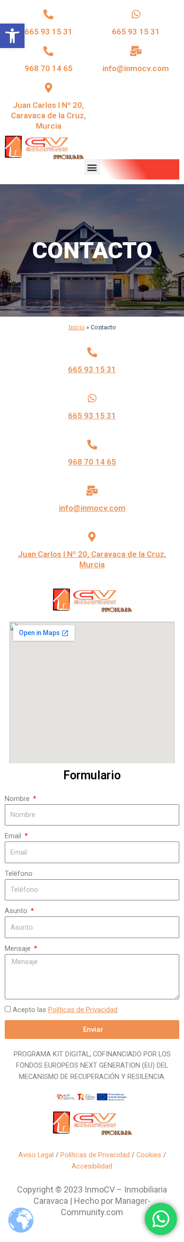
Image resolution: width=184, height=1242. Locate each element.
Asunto (17, 911)
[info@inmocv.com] (136, 51)
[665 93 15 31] (48, 14)
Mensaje (19, 948)
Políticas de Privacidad (82, 1009)
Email (14, 836)
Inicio (76, 327)
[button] (12, 36)
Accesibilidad (92, 1166)
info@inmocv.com (135, 68)
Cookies (148, 1155)
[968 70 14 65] (48, 51)
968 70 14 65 (49, 68)
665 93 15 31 (49, 31)
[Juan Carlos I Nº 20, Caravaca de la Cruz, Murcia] (48, 88)
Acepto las (65, 1009)
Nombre (18, 798)
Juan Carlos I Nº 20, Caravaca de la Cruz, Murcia (48, 115)
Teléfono (19, 873)
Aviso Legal (36, 1155)
